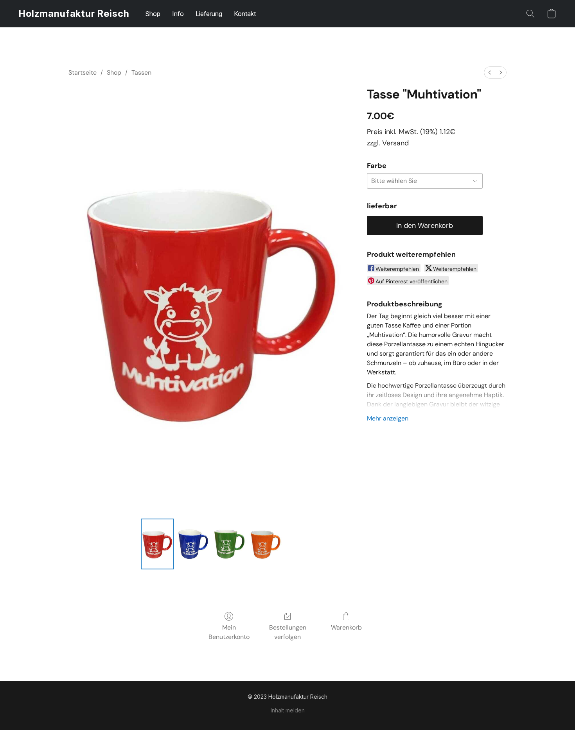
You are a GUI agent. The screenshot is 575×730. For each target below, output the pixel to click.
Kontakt (245, 14)
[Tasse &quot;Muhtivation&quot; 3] (265, 544)
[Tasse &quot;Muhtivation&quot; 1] (193, 544)
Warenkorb (346, 627)
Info (178, 14)
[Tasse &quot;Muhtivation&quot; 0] (157, 544)
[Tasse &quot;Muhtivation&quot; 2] (229, 544)
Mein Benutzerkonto (229, 632)
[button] (74, 13)
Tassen (141, 72)
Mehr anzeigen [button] (387, 418)
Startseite (82, 72)
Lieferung (209, 14)
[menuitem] (489, 72)
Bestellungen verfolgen (287, 632)
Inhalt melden (288, 710)
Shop (152, 14)
